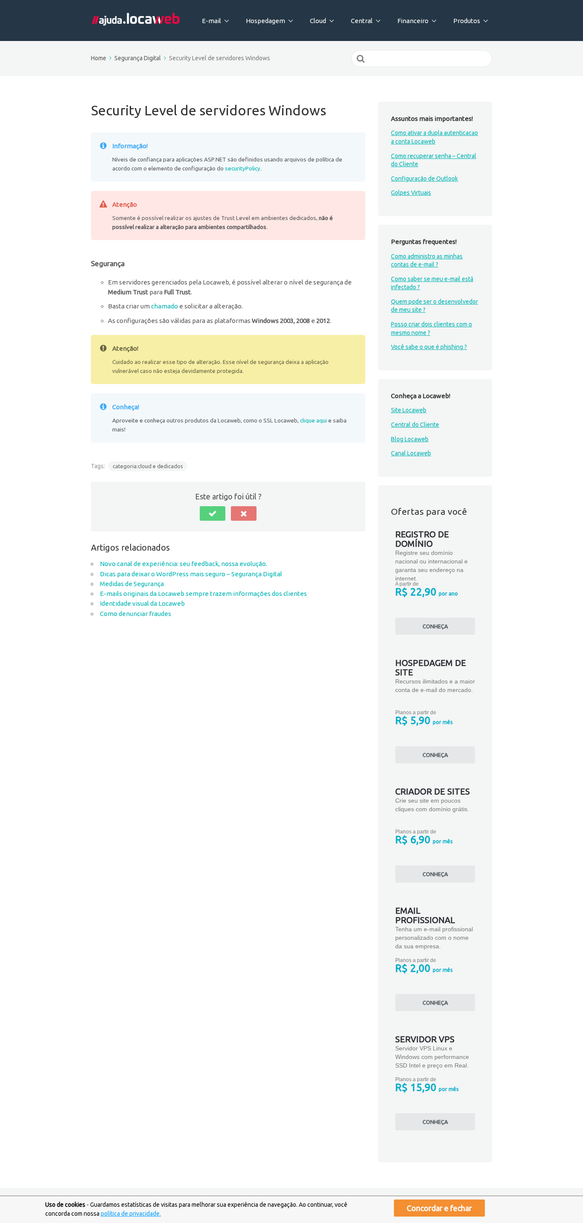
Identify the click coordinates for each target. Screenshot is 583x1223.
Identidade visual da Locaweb (142, 603)
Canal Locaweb (411, 453)
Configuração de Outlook (424, 178)
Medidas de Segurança (132, 583)
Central (362, 20)
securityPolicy (242, 168)
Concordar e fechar (439, 1208)
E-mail (211, 20)
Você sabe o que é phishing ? (429, 346)
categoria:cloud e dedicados (148, 466)
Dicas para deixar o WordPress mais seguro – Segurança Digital (191, 574)
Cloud (318, 20)
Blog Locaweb (410, 439)
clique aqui (313, 420)
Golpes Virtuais (411, 192)
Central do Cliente (415, 424)
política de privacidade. (131, 1213)
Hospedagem (265, 20)
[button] (212, 513)
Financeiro (413, 20)
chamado (164, 306)
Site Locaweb (408, 410)
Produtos (466, 20)
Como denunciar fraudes (135, 613)
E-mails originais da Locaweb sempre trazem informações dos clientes (203, 593)
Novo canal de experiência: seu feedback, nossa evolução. (183, 563)
